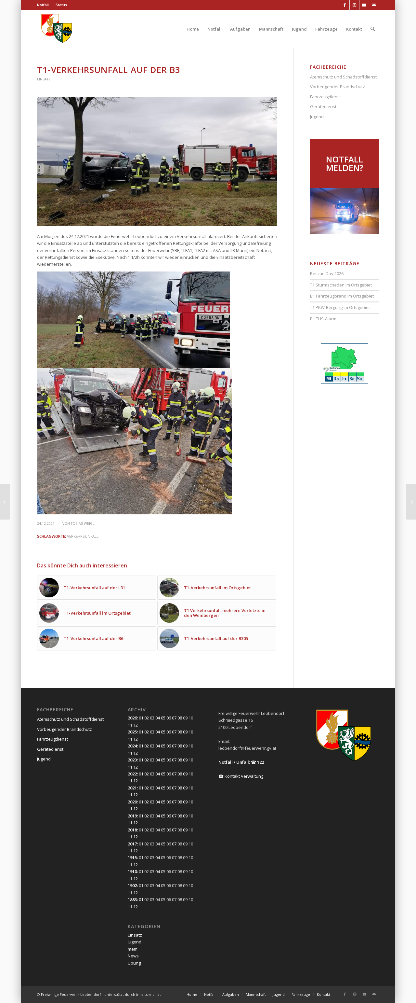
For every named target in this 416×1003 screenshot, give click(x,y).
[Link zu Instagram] (354, 5)
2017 (132, 844)
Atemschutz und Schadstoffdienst (343, 77)
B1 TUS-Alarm (323, 319)
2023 (132, 760)
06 (168, 718)
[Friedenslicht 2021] (411, 502)
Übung (134, 963)
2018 (132, 830)
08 (179, 718)
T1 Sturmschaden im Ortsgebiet (341, 285)
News (133, 956)
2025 (132, 732)
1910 (132, 871)
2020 (132, 802)
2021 (132, 788)
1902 (132, 885)
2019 (132, 816)
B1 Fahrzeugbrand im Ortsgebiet (342, 296)
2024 (132, 746)
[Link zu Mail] (374, 5)
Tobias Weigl (83, 523)
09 (185, 732)
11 (130, 739)
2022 (132, 774)
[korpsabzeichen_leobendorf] (56, 29)
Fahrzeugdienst (325, 97)
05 (163, 718)
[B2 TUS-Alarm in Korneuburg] (5, 502)
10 (190, 732)
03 (152, 718)
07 (174, 718)
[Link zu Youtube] (364, 5)
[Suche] (372, 29)
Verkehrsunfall (82, 536)
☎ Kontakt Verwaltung (240, 776)
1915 (132, 857)
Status (61, 4)
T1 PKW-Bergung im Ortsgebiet (340, 307)
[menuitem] (44, 5)
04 (157, 718)
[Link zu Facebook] (344, 5)
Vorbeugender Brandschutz (337, 87)
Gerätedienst (323, 106)
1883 (132, 899)
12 (135, 739)
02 (146, 718)
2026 (132, 718)
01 (141, 718)
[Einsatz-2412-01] (157, 161)
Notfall (43, 4)
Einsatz (44, 79)
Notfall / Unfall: (234, 762)
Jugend (317, 116)
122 (260, 762)
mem (132, 949)
